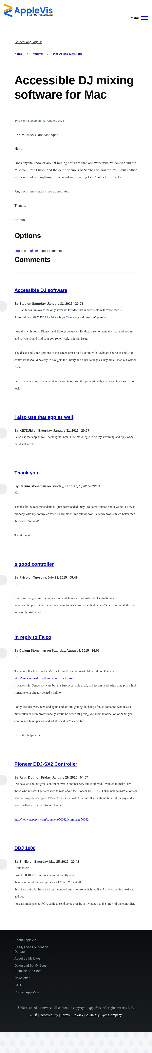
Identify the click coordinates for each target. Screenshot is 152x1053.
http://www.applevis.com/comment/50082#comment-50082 (51, 819)
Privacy (77, 1014)
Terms (65, 1014)
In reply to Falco (32, 637)
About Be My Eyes (27, 958)
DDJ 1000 (24, 848)
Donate (19, 951)
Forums (37, 53)
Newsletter (21, 978)
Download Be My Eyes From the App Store (30, 968)
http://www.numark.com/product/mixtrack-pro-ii (44, 678)
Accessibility (49, 1014)
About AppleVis (25, 940)
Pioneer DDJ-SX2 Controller (45, 764)
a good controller (34, 564)
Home (18, 53)
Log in (18, 250)
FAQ (17, 985)
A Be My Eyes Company (104, 1014)
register (33, 250)
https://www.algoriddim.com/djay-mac (83, 317)
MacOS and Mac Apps (68, 53)
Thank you (26, 472)
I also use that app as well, (44, 417)
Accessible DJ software (40, 290)
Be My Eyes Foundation (31, 947)
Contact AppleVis (26, 992)
